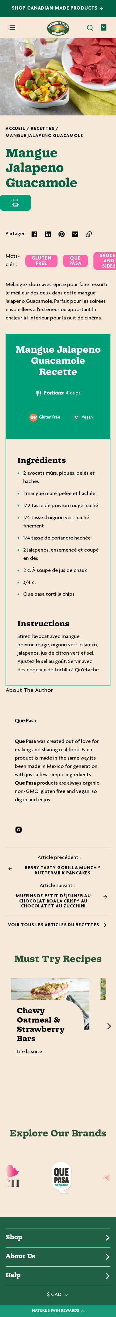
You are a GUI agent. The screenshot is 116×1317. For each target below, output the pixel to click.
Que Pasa (75, 261)
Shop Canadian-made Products (55, 8)
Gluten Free (41, 261)
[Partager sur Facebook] (34, 234)
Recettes (42, 129)
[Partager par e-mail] (75, 234)
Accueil (15, 129)
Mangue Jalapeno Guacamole (44, 136)
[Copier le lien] (89, 234)
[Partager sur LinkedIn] (48, 234)
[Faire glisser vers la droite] (109, 1026)
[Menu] (12, 28)
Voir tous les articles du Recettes (54, 925)
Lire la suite (29, 1052)
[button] (90, 28)
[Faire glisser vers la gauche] (7, 1026)
